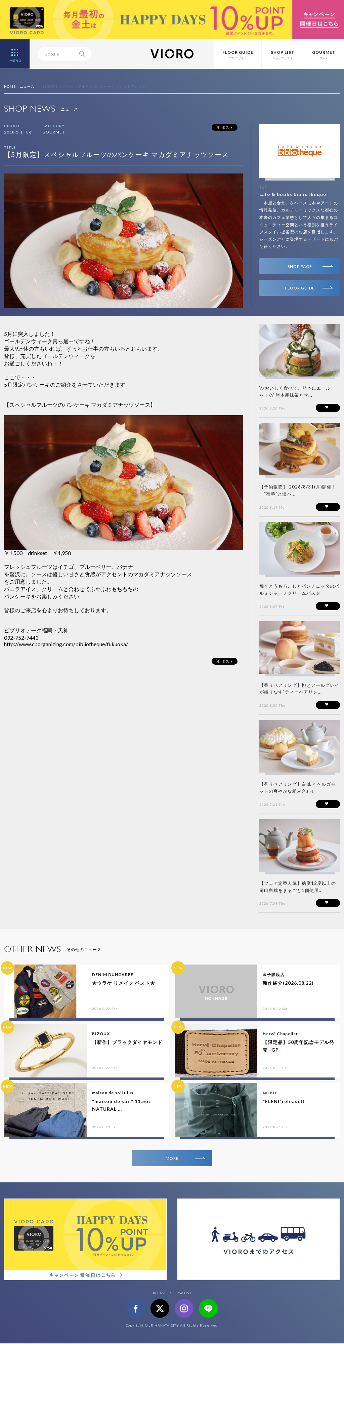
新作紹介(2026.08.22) (288, 983)
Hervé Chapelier (280, 1033)
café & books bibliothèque (292, 194)
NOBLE (270, 1092)
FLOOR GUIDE (300, 287)
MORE (172, 1158)
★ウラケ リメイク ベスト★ (123, 983)
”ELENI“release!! (284, 1101)
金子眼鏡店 (274, 974)
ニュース (27, 86)
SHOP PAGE (300, 266)
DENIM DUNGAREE (112, 974)
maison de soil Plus (112, 1092)
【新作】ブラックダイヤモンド (127, 1042)
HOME (10, 86)
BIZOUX (101, 1033)
